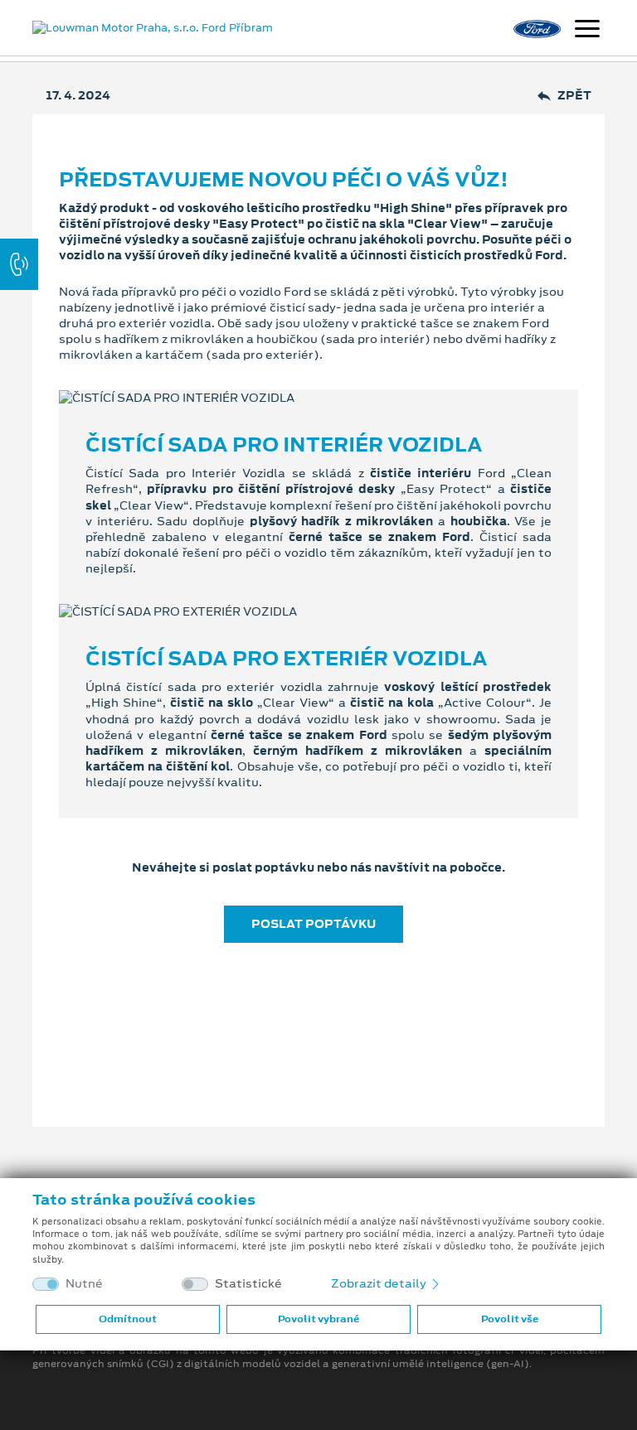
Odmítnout (128, 1319)
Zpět (574, 96)
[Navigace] (587, 31)
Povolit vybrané (318, 1319)
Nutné (84, 1284)
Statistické (248, 1284)
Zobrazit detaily (380, 1283)
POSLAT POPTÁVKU (313, 923)
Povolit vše (509, 1319)
